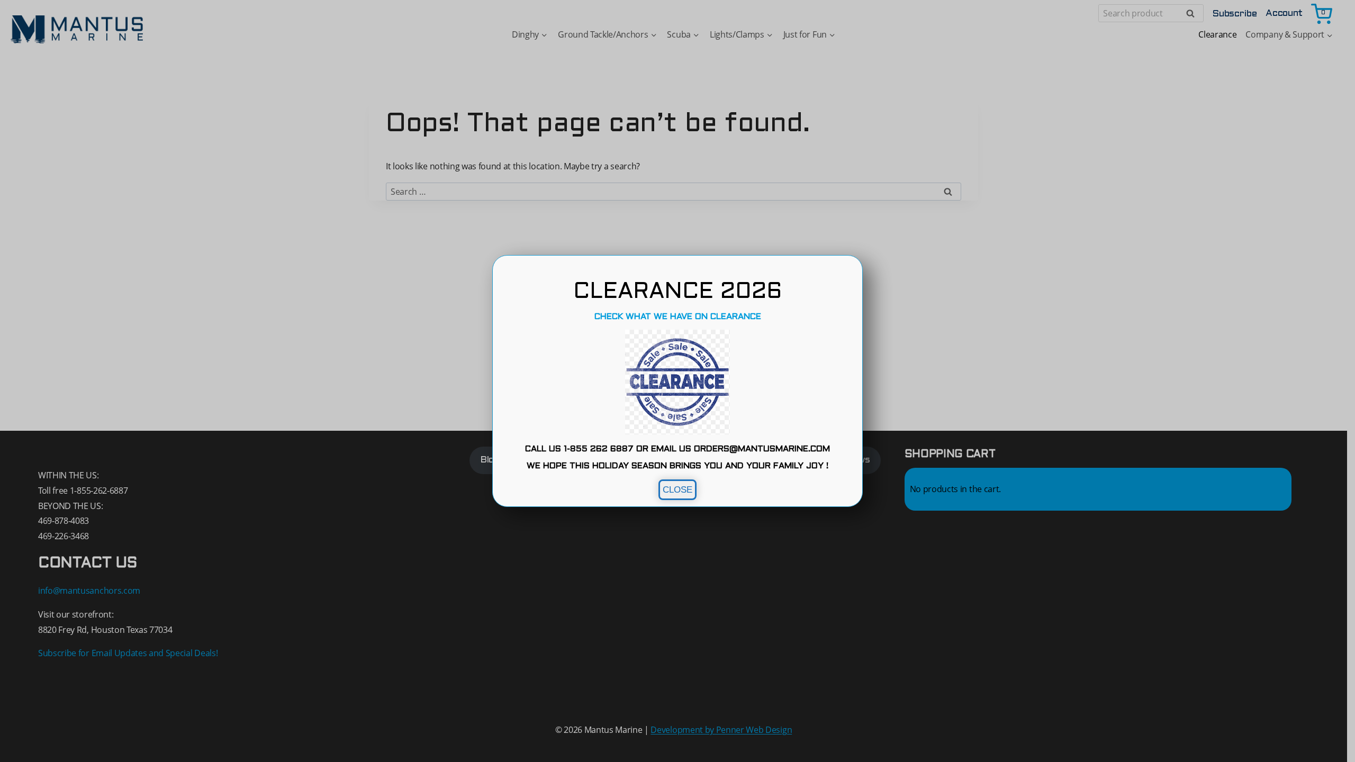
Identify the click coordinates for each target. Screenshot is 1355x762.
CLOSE (677, 490)
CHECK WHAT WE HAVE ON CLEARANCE (677, 317)
